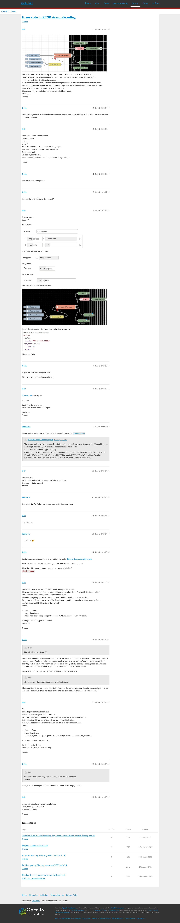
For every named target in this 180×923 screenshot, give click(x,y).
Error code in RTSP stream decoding (49, 17)
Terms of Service (57, 895)
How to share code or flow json (79, 559)
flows (145, 3)
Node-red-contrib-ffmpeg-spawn (40, 440)
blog (107, 3)
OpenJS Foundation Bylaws (101, 918)
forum (135, 3)
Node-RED (27, 3)
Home (24, 895)
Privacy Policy (72, 895)
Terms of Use (76, 918)
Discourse (36, 901)
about (97, 3)
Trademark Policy (100, 910)
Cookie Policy (140, 918)
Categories (33, 895)
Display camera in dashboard (35, 845)
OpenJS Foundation (68, 908)
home (88, 3)
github (155, 3)
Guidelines (44, 895)
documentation (120, 3)
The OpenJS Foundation (63, 918)
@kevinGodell (79, 433)
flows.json (28, 395)
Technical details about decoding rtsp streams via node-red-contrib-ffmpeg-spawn (58, 835)
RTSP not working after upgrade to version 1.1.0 (43, 855)
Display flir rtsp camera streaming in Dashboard (43, 875)
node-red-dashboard (38, 879)
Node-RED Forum (8, 11)
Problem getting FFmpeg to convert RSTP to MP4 (44, 865)
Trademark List (114, 910)
